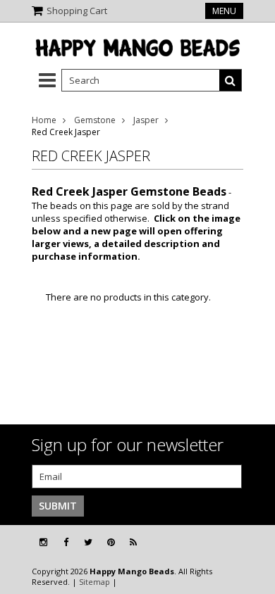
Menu (224, 11)
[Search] (230, 80)
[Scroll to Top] (253, 542)
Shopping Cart (77, 10)
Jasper (146, 120)
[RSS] (133, 542)
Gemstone (95, 120)
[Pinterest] (111, 542)
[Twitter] (88, 542)
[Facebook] (65, 542)
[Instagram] (43, 542)
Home (44, 120)
